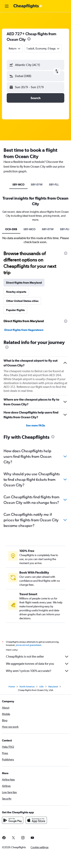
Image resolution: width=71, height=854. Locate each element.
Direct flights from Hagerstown (23, 329)
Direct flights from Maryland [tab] (24, 282)
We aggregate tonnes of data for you (30, 664)
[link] (13, 837)
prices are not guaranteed (28, 645)
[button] (6, 6)
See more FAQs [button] (35, 425)
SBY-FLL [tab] (54, 184)
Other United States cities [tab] (22, 300)
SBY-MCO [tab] (18, 184)
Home (11, 686)
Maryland (53, 686)
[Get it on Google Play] (12, 820)
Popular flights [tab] (15, 310)
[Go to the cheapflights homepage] (28, 6)
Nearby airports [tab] (16, 291)
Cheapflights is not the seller (25, 656)
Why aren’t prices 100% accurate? (28, 671)
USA (41, 686)
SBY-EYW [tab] (37, 184)
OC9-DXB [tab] (11, 229)
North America (27, 686)
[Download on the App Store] (36, 820)
